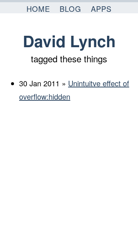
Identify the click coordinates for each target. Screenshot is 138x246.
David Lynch (69, 40)
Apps (101, 8)
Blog (70, 8)
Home (38, 8)
